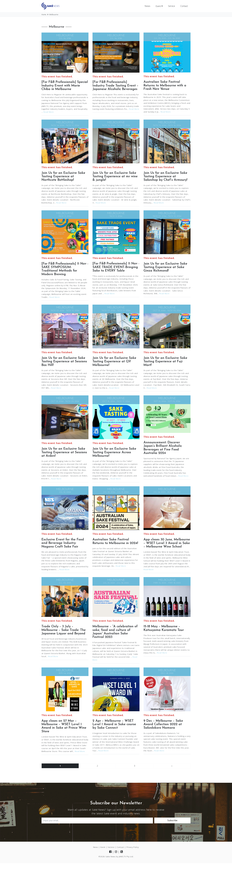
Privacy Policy (132, 847)
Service (171, 6)
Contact (184, 6)
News (147, 6)
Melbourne (65, 35)
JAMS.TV (122, 856)
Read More (49, 112)
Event (158, 6)
